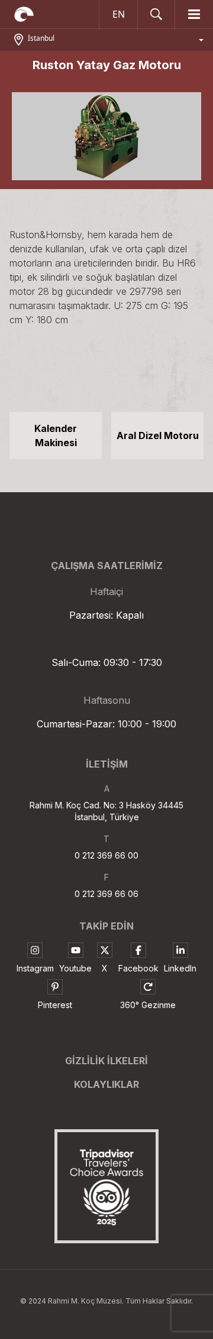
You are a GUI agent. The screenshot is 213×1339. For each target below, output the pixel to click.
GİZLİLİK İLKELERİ (106, 1061)
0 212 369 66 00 (106, 855)
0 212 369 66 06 (106, 894)
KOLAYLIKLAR (106, 1084)
